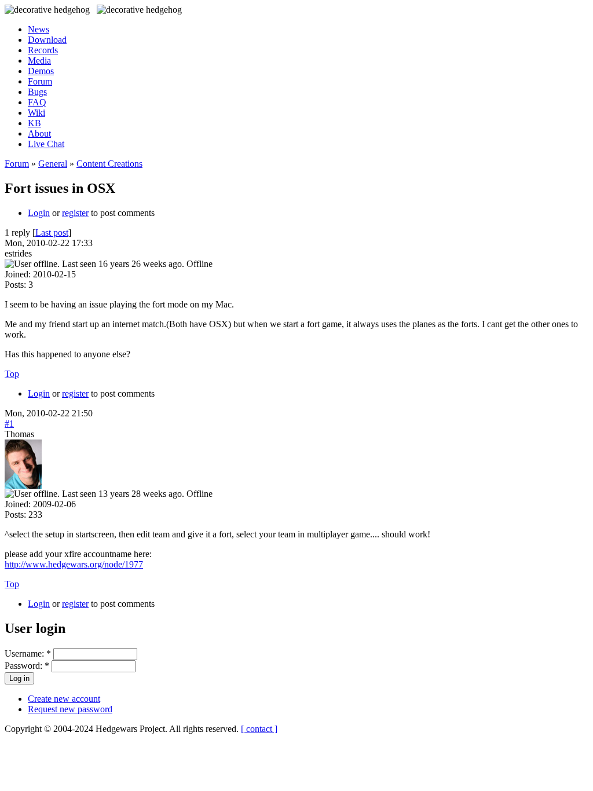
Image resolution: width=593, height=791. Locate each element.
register (75, 213)
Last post (51, 232)
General (52, 164)
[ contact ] (259, 729)
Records (43, 50)
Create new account (64, 699)
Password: (27, 666)
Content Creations (109, 164)
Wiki (36, 113)
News (38, 29)
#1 (9, 424)
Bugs (37, 92)
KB (34, 123)
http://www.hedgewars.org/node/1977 (74, 564)
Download (47, 40)
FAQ (37, 102)
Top (12, 374)
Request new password (70, 709)
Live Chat (46, 144)
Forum (40, 81)
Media (39, 60)
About (39, 133)
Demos (41, 71)
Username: (28, 653)
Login (39, 213)
